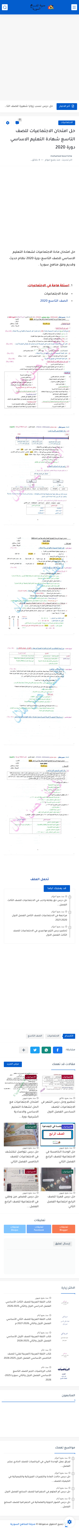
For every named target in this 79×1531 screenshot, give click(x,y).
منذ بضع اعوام (57, 896)
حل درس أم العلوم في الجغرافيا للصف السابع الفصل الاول (37, 1492)
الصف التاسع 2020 (54, 301)
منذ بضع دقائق (65, 1098)
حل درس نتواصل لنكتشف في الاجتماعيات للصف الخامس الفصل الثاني (22, 1157)
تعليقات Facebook (39, 1229)
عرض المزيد (13, 1064)
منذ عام (44, 1350)
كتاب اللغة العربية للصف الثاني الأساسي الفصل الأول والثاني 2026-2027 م (28, 1321)
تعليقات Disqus (14, 1229)
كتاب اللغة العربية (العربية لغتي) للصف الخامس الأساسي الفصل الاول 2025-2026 (27, 1356)
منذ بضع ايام (42, 1315)
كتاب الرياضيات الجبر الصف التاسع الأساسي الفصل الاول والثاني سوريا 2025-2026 (27, 1375)
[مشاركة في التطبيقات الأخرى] (23, 1050)
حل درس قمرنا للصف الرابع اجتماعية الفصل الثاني (61, 1201)
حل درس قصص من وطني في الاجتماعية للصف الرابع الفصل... (22, 1201)
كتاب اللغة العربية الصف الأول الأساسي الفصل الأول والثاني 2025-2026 (29, 1338)
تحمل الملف (39, 879)
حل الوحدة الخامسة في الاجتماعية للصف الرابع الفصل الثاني (60, 1157)
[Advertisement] (39, 58)
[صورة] (64, 1304)
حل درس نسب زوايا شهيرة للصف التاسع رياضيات (28, 106)
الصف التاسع (35, 1036)
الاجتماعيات (67, 122)
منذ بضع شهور (29, 1098)
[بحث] (5, 7)
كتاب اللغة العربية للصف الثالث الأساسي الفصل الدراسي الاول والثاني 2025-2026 (28, 1304)
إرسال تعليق (62, 1243)
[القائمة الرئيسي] (74, 7)
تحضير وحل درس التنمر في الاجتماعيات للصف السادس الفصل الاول (58, 1107)
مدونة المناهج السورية (22, 1524)
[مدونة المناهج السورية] (41, 7)
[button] (57, 1050)
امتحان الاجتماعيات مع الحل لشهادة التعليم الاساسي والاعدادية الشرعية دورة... (24, 1110)
